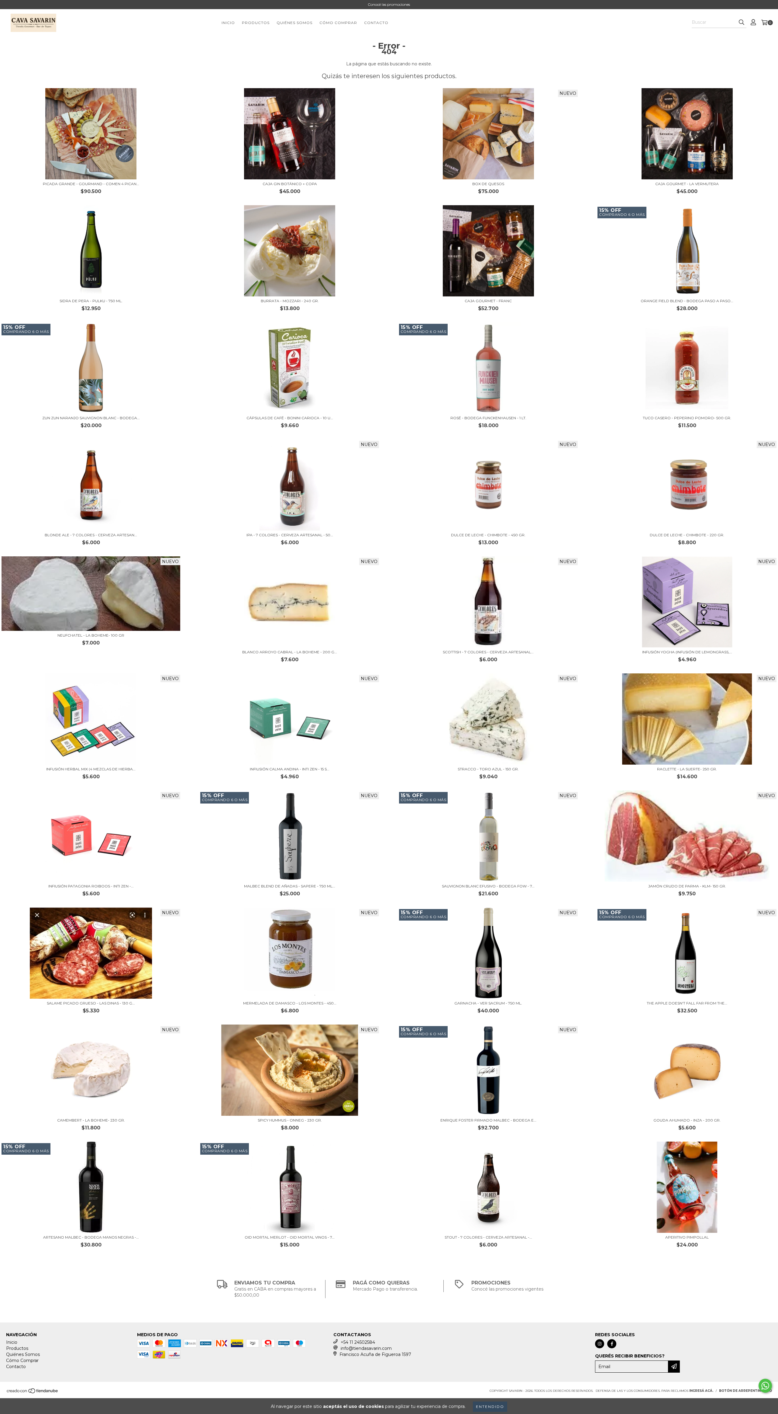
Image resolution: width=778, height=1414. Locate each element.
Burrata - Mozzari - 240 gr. (290, 301)
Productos (256, 22)
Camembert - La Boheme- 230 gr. (91, 1120)
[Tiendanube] (32, 1393)
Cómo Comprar (338, 22)
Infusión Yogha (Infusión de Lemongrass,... (687, 652)
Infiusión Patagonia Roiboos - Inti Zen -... (91, 886)
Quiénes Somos (294, 22)
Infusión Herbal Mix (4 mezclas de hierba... (91, 769)
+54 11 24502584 (358, 1342)
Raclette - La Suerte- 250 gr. (687, 769)
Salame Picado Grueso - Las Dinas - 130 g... (91, 1003)
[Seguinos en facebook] (611, 1343)
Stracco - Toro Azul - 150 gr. (488, 769)
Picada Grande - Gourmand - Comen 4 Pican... (91, 184)
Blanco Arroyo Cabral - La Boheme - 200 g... (289, 652)
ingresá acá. (701, 1391)
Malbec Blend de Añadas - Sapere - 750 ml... (289, 886)
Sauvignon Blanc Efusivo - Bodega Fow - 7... (488, 886)
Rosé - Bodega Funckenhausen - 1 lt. (488, 418)
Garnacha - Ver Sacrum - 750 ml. (488, 1003)
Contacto (376, 22)
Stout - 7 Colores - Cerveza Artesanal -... (488, 1237)
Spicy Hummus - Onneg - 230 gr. (290, 1120)
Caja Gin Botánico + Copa (290, 184)
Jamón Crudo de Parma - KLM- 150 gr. (687, 886)
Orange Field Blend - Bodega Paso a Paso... (687, 301)
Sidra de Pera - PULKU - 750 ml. (91, 301)
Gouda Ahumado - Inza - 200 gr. (687, 1120)
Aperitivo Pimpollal (687, 1237)
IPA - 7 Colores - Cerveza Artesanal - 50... (289, 535)
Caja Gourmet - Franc (488, 301)
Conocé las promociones (389, 4)
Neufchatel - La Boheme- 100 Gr (90, 635)
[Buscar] (741, 22)
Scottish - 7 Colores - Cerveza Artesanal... (488, 652)
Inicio (228, 22)
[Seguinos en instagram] (599, 1343)
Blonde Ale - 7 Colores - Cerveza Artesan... (91, 535)
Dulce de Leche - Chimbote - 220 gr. (687, 535)
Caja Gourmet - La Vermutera (687, 184)
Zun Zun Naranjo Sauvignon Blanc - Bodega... (91, 418)
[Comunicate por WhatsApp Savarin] (765, 1386)
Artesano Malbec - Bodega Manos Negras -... (91, 1237)
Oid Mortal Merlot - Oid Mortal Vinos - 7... (290, 1237)
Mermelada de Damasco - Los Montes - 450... (289, 1003)
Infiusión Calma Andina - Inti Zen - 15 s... (289, 769)
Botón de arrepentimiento (745, 1391)
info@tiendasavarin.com (366, 1348)
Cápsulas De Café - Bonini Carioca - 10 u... (289, 418)
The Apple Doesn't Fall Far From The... (687, 1003)
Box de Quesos (488, 184)
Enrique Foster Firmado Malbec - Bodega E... (488, 1120)
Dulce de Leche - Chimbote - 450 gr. (488, 535)
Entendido (490, 1406)
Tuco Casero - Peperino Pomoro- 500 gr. (687, 418)
